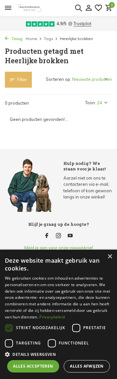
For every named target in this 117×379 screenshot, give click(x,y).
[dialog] (58, 314)
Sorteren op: (58, 79)
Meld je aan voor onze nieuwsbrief (58, 247)
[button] (58, 354)
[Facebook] (46, 236)
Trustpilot (82, 23)
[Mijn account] (88, 8)
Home (31, 38)
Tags (48, 38)
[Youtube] (70, 236)
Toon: (90, 102)
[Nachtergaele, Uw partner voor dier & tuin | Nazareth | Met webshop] (51, 8)
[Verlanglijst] (98, 8)
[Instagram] (58, 236)
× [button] (109, 256)
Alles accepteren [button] (33, 366)
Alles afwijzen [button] (87, 366)
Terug (16, 38)
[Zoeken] (78, 8)
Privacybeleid (52, 317)
